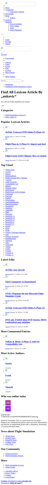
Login (7, 40)
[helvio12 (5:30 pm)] (8, 405)
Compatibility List (11, 184)
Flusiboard (9, 194)
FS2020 (8, 198)
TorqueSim (9, 245)
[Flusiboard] (16, 50)
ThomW (9, 387)
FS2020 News (10, 438)
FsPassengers (10, 200)
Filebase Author (11, 188)
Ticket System (10, 467)
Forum (7, 66)
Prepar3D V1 (10, 216)
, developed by (16, 481)
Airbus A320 (10, 170)
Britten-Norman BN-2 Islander (16, 178)
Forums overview (11, 454)
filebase (8, 186)
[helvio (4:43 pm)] (8, 411)
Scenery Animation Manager (15, 232)
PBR (7, 212)
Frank (8, 375)
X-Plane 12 (9, 255)
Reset (7, 228)
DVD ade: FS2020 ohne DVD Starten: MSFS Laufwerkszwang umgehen (26, 321)
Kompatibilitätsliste (12, 202)
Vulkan (7, 247)
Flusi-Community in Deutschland (20, 282)
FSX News (9, 444)
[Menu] (2, 34)
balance (8, 174)
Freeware (8, 196)
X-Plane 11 (9, 253)
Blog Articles (10, 72)
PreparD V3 (9, 224)
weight (7, 249)
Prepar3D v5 (9, 222)
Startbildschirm (10, 239)
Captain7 (8, 180)
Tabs (7, 243)
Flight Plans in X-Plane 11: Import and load (25, 144)
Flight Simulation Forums (14, 456)
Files (7, 68)
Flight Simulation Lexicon (14, 465)
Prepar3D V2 (10, 218)
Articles (8, 62)
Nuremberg (9, 206)
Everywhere (9, 58)
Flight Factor (9, 190)
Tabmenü (8, 241)
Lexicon (8, 70)
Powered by (12, 483)
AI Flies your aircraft (15, 270)
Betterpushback (10, 176)
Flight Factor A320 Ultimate (15, 192)
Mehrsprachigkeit (11, 204)
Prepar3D (8, 214)
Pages (7, 64)
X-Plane (8, 251)
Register (8, 42)
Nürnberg (8, 208)
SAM (7, 230)
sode (7, 235)
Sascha (7, 136)
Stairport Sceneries (12, 237)
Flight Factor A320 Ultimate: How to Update (25, 156)
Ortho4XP (9, 210)
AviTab (8, 172)
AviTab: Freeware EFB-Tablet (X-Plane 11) (25, 132)
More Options (10, 77)
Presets (7, 226)
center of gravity (11, 182)
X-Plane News (10, 442)
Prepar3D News (11, 440)
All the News (10, 436)
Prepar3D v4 (9, 220)
